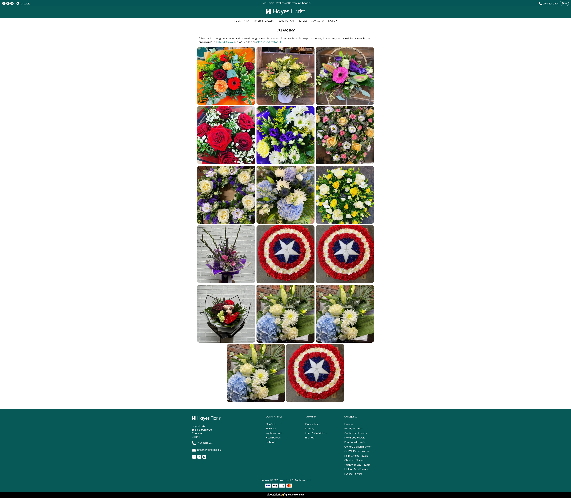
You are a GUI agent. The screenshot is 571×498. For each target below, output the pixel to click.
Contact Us (317, 20)
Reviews (302, 20)
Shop (247, 20)
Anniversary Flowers (355, 433)
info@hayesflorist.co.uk (268, 41)
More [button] (331, 20)
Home (237, 20)
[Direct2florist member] (285, 495)
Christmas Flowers (354, 460)
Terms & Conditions (315, 433)
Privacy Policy (313, 424)
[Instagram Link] (8, 3)
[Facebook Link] (4, 3)
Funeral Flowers (264, 20)
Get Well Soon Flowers (356, 451)
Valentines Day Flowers (357, 464)
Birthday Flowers (353, 428)
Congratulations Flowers (357, 446)
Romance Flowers (354, 442)
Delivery (309, 428)
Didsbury (271, 442)
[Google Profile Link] (12, 3)
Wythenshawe (274, 433)
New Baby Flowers (354, 437)
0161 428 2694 (551, 3)
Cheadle (271, 424)
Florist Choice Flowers (356, 455)
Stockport (271, 428)
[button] (226, 76)
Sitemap (309, 437)
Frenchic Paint (286, 20)
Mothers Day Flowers (356, 469)
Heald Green (273, 437)
